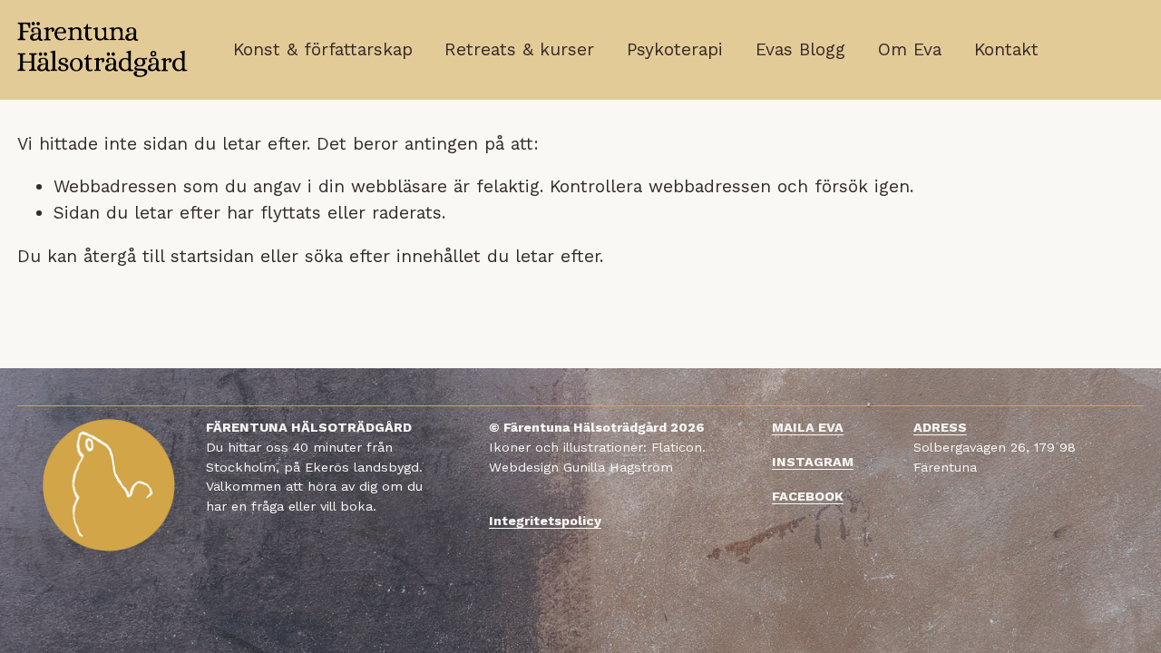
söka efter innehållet (393, 256)
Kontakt (1006, 49)
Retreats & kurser (519, 49)
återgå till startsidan (168, 256)
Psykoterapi (675, 49)
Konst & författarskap (323, 49)
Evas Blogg (800, 49)
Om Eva (909, 49)
